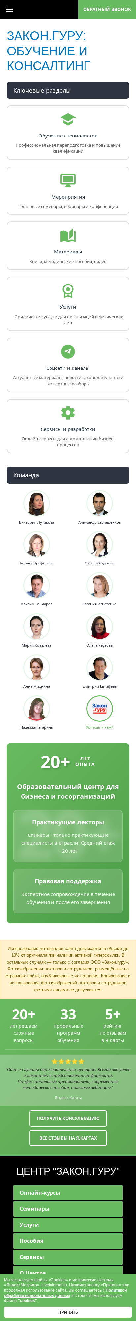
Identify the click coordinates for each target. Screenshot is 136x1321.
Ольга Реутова (99, 645)
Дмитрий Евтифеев (100, 686)
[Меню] (9, 9)
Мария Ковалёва (36, 645)
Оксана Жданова (99, 563)
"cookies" (27, 1300)
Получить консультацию (68, 1118)
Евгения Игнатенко (100, 604)
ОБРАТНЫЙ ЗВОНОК (107, 9)
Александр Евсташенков (99, 522)
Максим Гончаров (36, 604)
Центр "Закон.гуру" (68, 1171)
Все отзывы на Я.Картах (68, 1138)
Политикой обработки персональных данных (65, 1293)
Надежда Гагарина (36, 727)
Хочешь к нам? (99, 727)
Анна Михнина (36, 686)
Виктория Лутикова (36, 522)
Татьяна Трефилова (36, 563)
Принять (68, 1312)
